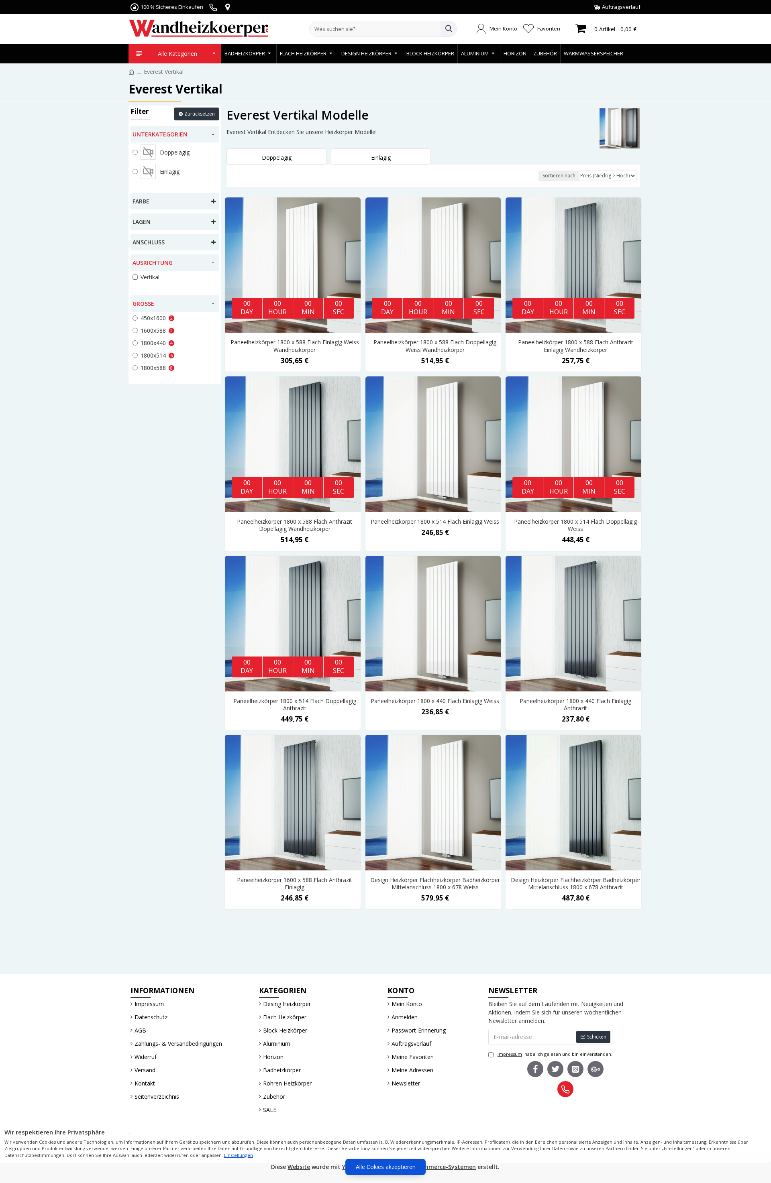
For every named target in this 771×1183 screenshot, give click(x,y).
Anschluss (149, 242)
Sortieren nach (559, 175)
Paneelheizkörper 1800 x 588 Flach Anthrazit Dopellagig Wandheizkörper (294, 525)
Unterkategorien (160, 134)
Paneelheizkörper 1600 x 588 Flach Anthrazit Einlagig (294, 883)
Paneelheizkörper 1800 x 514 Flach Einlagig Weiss (435, 521)
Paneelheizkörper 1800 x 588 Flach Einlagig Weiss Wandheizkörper (294, 346)
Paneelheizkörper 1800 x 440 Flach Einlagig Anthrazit (575, 704)
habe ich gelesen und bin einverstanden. (555, 1054)
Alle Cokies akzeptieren (386, 1167)
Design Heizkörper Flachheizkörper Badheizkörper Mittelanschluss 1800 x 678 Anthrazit (575, 883)
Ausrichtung (153, 262)
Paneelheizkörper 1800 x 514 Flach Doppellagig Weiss (575, 525)
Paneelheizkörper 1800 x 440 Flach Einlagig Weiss (435, 701)
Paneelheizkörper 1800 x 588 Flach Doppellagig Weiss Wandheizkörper (434, 346)
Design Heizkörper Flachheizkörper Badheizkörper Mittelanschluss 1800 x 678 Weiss (435, 883)
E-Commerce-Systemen (443, 1167)
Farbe (141, 201)
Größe (143, 303)
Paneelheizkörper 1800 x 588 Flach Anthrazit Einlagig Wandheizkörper (575, 346)
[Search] (449, 29)
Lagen (142, 222)
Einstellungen (238, 1155)
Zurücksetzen (199, 113)
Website (299, 1167)
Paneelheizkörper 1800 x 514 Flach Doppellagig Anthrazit (294, 704)
